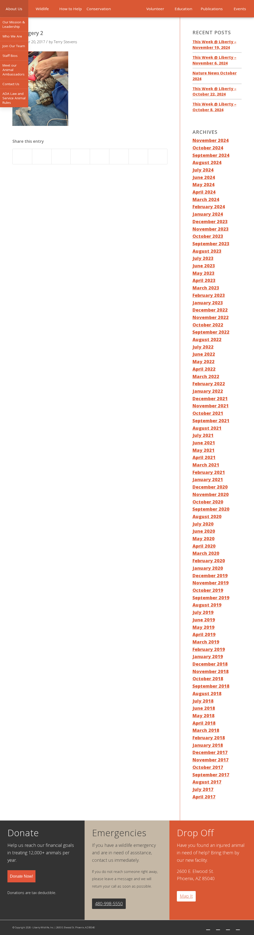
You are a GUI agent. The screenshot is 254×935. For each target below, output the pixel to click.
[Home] (127, 8)
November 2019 (210, 583)
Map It (186, 896)
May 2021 (203, 450)
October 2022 (207, 325)
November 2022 (210, 317)
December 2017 (210, 752)
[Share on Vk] (118, 156)
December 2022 (210, 310)
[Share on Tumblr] (99, 156)
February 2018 (208, 738)
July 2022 (203, 347)
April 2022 (204, 369)
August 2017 (207, 782)
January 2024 (207, 214)
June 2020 (203, 531)
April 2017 (204, 797)
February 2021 (208, 472)
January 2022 (207, 391)
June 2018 (203, 708)
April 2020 (204, 546)
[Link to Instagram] (228, 927)
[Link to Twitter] (208, 927)
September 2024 (210, 155)
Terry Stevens (65, 41)
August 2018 (207, 693)
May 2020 (203, 538)
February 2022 (208, 384)
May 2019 (203, 627)
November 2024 (210, 140)
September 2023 (210, 244)
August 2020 (207, 516)
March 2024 (205, 199)
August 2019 (207, 605)
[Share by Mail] (157, 156)
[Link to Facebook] (218, 927)
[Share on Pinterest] (61, 156)
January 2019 (207, 656)
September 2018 (210, 686)
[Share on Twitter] (41, 156)
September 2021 (210, 421)
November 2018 (210, 671)
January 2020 (207, 568)
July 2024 (203, 170)
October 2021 (207, 413)
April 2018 (204, 723)
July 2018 (203, 701)
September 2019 (210, 598)
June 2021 (203, 443)
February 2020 (208, 561)
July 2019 (203, 612)
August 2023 (207, 251)
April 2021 (204, 457)
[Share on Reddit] (138, 156)
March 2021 (205, 465)
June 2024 (203, 177)
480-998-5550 (109, 903)
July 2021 (203, 435)
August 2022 (207, 339)
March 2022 (205, 376)
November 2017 (210, 760)
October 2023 (207, 236)
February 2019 (208, 649)
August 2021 (207, 428)
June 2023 (203, 266)
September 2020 (210, 509)
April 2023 (204, 280)
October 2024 (207, 148)
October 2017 (207, 767)
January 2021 (207, 479)
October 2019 (207, 590)
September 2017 (210, 775)
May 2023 (203, 273)
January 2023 (207, 303)
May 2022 (203, 361)
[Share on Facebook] (22, 156)
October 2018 (207, 679)
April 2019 (204, 634)
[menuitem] (14, 8)
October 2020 (207, 502)
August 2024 (207, 162)
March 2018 (205, 730)
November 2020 (210, 494)
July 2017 (203, 789)
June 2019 (203, 620)
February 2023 (208, 295)
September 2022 (210, 332)
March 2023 (205, 288)
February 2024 (208, 207)
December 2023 (210, 221)
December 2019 (210, 575)
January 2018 (207, 745)
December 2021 (210, 398)
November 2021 (210, 406)
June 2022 (203, 354)
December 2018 (210, 664)
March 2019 (205, 642)
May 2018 (203, 716)
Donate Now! (21, 876)
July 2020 (203, 524)
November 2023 (210, 229)
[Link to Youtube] (238, 927)
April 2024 (204, 192)
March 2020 (205, 553)
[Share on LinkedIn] (80, 156)
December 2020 (210, 487)
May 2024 (203, 184)
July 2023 (203, 258)
